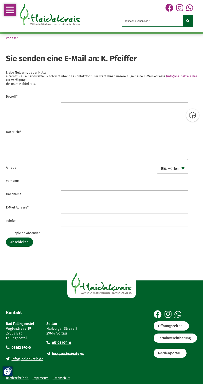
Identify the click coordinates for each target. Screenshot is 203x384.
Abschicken (19, 242)
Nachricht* (13, 132)
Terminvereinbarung (174, 338)
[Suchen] (188, 20)
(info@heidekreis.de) (181, 76)
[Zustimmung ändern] (7, 371)
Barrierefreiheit (17, 378)
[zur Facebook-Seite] (169, 8)
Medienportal (169, 353)
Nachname (13, 194)
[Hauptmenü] (10, 10)
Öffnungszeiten (170, 326)
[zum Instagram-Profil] (179, 8)
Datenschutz (61, 378)
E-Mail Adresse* (17, 207)
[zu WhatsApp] (189, 8)
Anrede (11, 167)
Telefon (11, 221)
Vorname (12, 181)
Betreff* (11, 96)
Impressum (41, 378)
